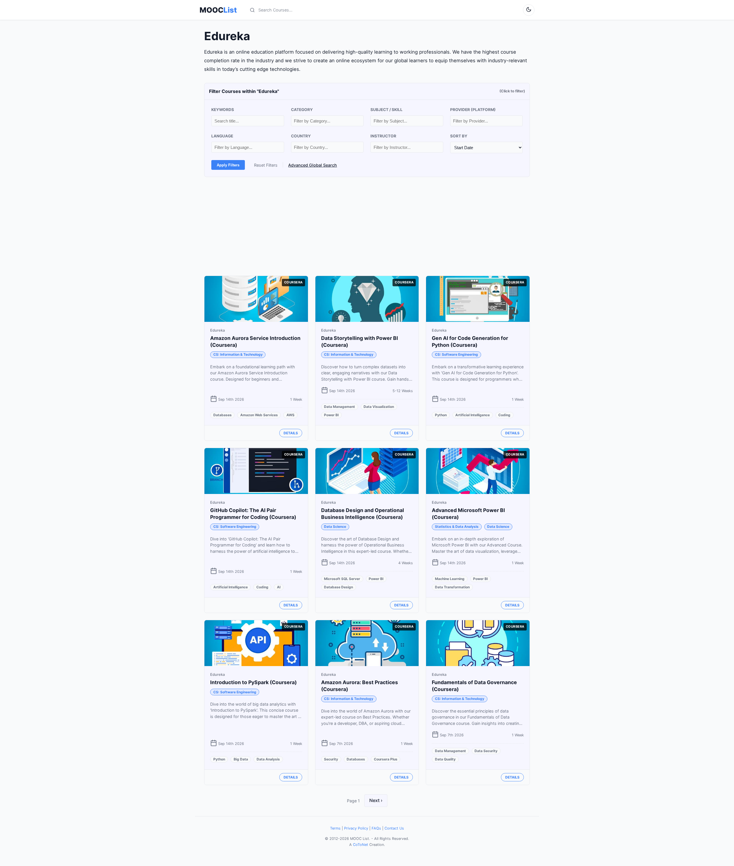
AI (278, 587)
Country (301, 136)
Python (441, 415)
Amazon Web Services (259, 415)
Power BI (331, 415)
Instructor (383, 136)
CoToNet (360, 844)
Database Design (338, 587)
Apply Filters (228, 165)
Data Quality (445, 759)
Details (291, 433)
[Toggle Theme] (528, 10)
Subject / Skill (386, 109)
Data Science (335, 526)
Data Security (486, 751)
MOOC (218, 10)
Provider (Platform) (473, 109)
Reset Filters (266, 165)
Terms (335, 828)
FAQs (376, 828)
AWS (290, 415)
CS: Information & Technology (238, 354)
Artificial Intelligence (472, 415)
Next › (375, 800)
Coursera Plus (385, 759)
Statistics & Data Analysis (457, 526)
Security (331, 759)
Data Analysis (268, 759)
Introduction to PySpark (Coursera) (253, 682)
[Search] (252, 10)
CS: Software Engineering (456, 354)
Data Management (339, 406)
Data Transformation (452, 587)
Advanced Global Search (312, 165)
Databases (222, 415)
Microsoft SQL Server (342, 579)
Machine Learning (449, 579)
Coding (504, 415)
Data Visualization (379, 406)
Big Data (241, 759)
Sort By (458, 136)
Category (302, 109)
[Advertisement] (367, 226)
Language (222, 136)
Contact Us (394, 828)
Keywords (222, 109)
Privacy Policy (356, 828)
